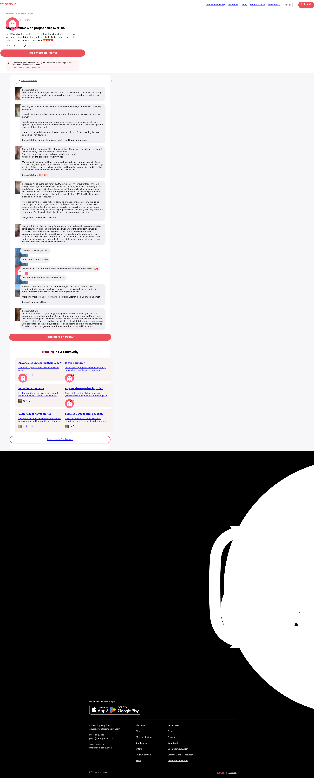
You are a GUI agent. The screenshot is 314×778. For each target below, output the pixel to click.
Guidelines (141, 743)
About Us (140, 726)
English (220, 773)
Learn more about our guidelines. (27, 67)
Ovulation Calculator (178, 761)
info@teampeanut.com (100, 748)
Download (173, 743)
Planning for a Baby (215, 5)
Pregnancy (233, 5)
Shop (138, 761)
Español (232, 773)
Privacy (171, 737)
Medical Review (144, 737)
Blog (138, 731)
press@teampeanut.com (101, 739)
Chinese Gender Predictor (180, 755)
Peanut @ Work (143, 755)
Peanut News (174, 726)
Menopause (274, 5)
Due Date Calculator (178, 749)
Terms (171, 731)
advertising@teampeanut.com (104, 729)
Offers (139, 749)
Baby (244, 5)
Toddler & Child (257, 5)
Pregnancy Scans (25, 13)
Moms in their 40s (22, 20)
